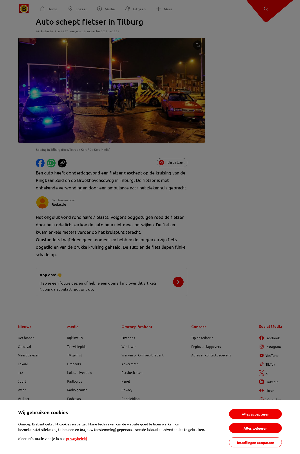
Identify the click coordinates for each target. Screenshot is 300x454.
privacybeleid (76, 438)
